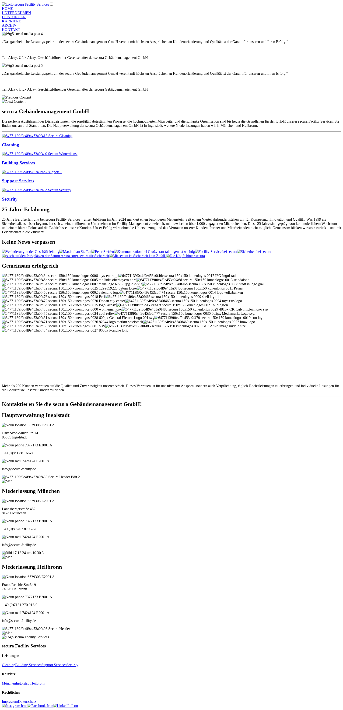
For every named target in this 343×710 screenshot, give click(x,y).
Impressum (10, 701)
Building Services (28, 665)
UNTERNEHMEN (16, 13)
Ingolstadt (23, 683)
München (9, 683)
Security (72, 665)
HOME (7, 9)
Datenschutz (27, 701)
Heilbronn (37, 683)
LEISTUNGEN (14, 17)
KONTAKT (11, 30)
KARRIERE (11, 21)
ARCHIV (9, 25)
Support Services (53, 665)
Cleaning (8, 665)
